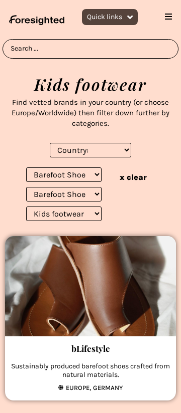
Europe (77, 387)
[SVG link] (36, 20)
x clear (133, 177)
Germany (108, 387)
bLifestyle (90, 348)
